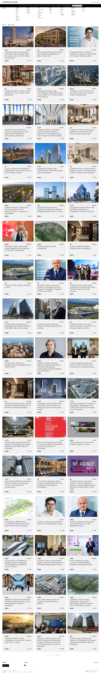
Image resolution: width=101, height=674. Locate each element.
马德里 (72, 13)
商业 (17, 11)
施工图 (28, 11)
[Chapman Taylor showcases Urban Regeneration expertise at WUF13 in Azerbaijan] (18, 231)
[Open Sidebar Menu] (98, 2)
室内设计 (28, 9)
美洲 (50, 13)
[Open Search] (92, 2)
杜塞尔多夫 (73, 11)
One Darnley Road (92, 671)
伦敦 (61, 7)
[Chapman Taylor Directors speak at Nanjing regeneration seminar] (50, 308)
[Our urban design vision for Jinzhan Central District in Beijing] (50, 584)
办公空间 (17, 16)
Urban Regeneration (40, 17)
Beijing (61, 13)
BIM (38, 7)
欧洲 (50, 7)
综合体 (17, 9)
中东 (50, 11)
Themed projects (39, 14)
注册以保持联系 (5, 665)
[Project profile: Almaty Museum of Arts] (18, 270)
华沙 (83, 11)
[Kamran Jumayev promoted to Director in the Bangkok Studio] (50, 506)
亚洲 (50, 9)
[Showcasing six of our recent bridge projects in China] (83, 427)
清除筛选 (4, 8)
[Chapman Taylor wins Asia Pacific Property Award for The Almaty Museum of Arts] (83, 308)
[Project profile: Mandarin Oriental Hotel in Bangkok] (83, 231)
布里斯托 (62, 14)
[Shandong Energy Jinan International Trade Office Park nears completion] (50, 153)
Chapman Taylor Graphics (93, 670)
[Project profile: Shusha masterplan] (50, 231)
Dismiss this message (77, 5)
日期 (9, 24)
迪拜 (72, 9)
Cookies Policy (68, 5)
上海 (83, 9)
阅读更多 (7, 60)
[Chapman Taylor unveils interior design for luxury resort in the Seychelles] (18, 75)
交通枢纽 (17, 20)
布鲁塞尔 (73, 7)
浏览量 (12, 24)
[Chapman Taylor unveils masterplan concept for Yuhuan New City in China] (18, 623)
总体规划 (17, 7)
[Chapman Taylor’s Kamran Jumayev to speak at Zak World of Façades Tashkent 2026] (83, 36)
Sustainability (40, 9)
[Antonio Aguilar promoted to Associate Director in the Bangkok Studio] (83, 506)
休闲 (17, 14)
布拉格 (83, 7)
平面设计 (28, 13)
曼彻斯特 (73, 14)
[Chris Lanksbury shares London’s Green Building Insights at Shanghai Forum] (83, 545)
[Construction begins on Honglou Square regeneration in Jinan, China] (18, 347)
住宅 (17, 13)
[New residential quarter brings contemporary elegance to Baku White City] (50, 36)
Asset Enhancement (41, 12)
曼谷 (61, 11)
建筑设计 (28, 7)
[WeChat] (25, 665)
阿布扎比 (62, 9)
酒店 (17, 18)
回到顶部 (96, 662)
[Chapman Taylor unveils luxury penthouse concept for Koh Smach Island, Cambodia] (83, 114)
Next (58, 655)
